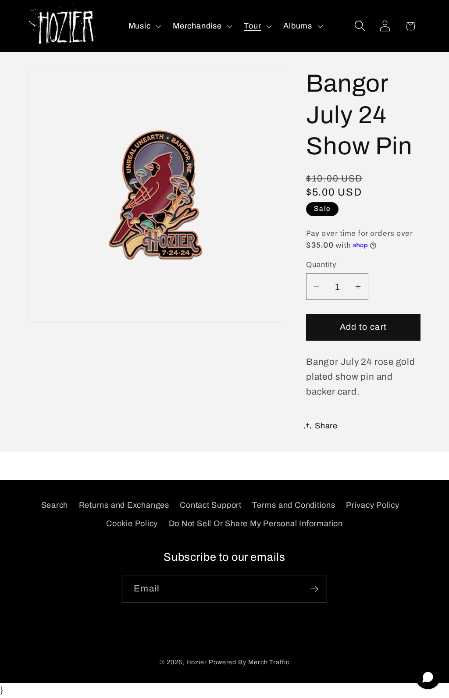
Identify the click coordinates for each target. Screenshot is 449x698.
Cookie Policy (132, 523)
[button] (143, 26)
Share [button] (326, 425)
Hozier (196, 662)
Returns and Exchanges (124, 505)
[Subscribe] (314, 589)
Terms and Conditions (293, 505)
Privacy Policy (372, 505)
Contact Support (211, 505)
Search (54, 505)
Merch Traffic (268, 662)
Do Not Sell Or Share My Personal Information (256, 523)
